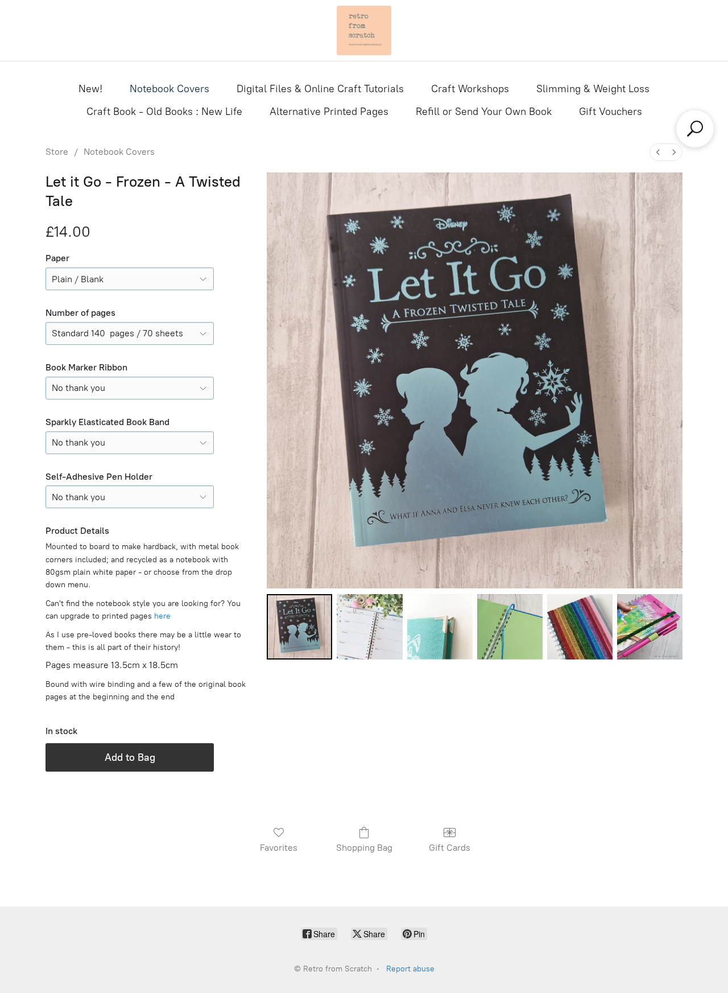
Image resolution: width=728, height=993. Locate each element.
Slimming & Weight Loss (593, 89)
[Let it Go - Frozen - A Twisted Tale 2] (440, 627)
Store (57, 151)
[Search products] (695, 128)
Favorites (278, 847)
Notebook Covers (169, 89)
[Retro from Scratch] (364, 30)
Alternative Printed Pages (329, 111)
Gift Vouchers (610, 111)
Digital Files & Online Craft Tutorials (320, 89)
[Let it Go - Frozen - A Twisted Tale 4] (580, 627)
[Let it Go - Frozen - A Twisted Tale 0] (299, 627)
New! (90, 89)
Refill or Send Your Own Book (484, 111)
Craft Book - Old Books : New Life (164, 111)
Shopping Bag (364, 847)
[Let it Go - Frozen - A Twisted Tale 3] (510, 627)
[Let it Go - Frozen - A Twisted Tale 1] (369, 627)
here (162, 616)
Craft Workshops (470, 89)
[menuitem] (658, 152)
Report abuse (410, 969)
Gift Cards (449, 847)
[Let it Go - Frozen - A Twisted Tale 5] (649, 627)
